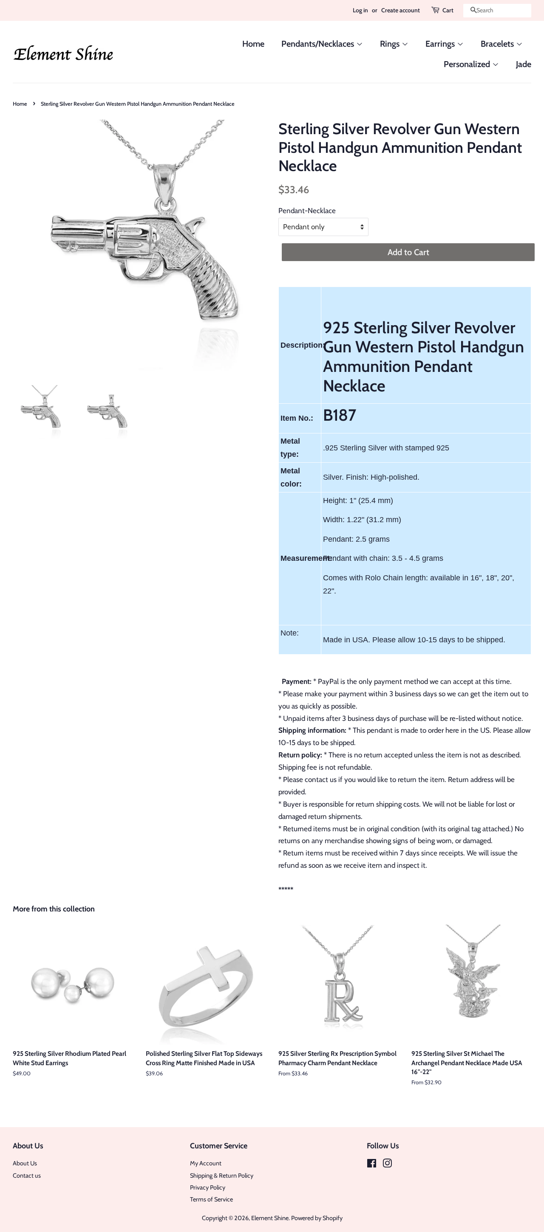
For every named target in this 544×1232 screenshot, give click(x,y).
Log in (360, 10)
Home (253, 44)
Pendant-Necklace (307, 210)
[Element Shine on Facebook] (372, 1165)
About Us (25, 1163)
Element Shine (270, 1218)
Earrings (441, 44)
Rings (391, 44)
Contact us (27, 1175)
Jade (523, 64)
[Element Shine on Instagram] (387, 1165)
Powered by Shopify (317, 1218)
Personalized (468, 64)
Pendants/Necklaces (318, 44)
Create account (400, 10)
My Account (205, 1163)
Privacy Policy (207, 1187)
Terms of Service (211, 1199)
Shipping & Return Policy (221, 1175)
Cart (447, 10)
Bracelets (498, 44)
